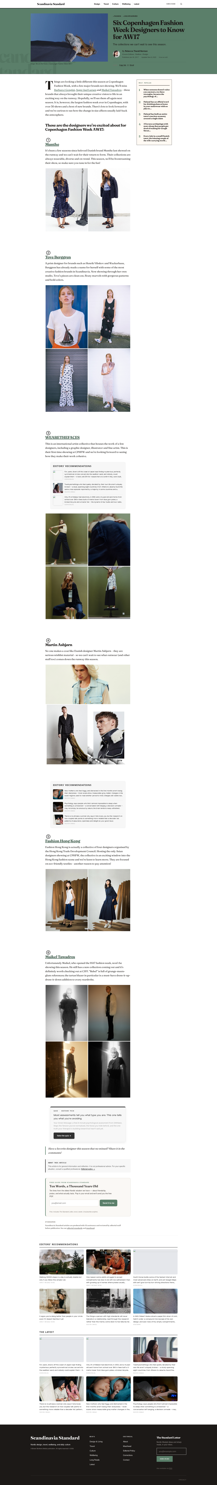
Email (132, 65)
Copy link (122, 65)
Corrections (128, 1455)
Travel (106, 4)
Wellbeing (126, 4)
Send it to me (108, 1203)
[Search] (181, 4)
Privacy (182, 1480)
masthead (90, 1228)
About (125, 1441)
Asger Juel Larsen (86, 89)
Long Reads (95, 1459)
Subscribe (171, 4)
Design (97, 4)
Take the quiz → (64, 1135)
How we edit (163, 57)
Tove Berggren (58, 257)
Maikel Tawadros (112, 89)
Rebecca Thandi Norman (136, 51)
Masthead (127, 1446)
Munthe (52, 144)
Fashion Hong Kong (62, 841)
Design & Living (96, 1441)
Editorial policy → (88, 1169)
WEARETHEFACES (62, 437)
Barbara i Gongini (64, 89)
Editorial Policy (129, 1450)
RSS (170, 1468)
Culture (115, 4)
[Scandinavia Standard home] (51, 4)
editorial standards (74, 1228)
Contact (126, 1459)
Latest (136, 4)
